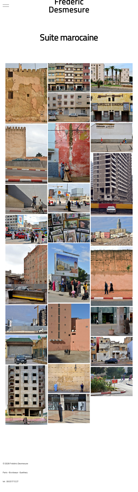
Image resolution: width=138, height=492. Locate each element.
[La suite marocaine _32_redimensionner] (69, 107)
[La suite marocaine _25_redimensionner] (69, 273)
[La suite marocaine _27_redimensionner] (112, 276)
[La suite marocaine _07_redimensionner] (112, 351)
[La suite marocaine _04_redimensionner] (112, 381)
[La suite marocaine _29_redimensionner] (112, 137)
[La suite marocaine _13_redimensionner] (69, 77)
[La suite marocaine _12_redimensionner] (112, 184)
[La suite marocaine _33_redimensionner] (112, 77)
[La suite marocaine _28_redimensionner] (26, 154)
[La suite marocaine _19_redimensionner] (26, 199)
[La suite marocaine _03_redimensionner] (69, 408)
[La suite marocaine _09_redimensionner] (112, 321)
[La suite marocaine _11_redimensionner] (26, 319)
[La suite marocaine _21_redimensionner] (26, 229)
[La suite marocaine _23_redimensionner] (112, 231)
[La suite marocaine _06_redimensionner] (69, 378)
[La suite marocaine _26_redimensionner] (26, 275)
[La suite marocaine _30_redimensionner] (69, 152)
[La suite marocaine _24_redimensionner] (26, 93)
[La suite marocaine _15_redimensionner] (69, 198)
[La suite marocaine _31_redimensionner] (112, 107)
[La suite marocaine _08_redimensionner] (26, 349)
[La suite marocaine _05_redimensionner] (26, 395)
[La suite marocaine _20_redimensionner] (69, 227)
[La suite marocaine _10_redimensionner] (69, 333)
